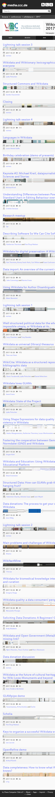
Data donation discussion (19, 657)
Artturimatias (22, 707)
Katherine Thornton (13, 244)
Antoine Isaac (25, 497)
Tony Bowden (26, 337)
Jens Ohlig (9, 518)
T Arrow (9, 572)
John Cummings (12, 280)
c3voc (29, 794)
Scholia (7, 714)
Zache (33, 707)
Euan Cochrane (49, 262)
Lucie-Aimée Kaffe (13, 149)
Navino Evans (27, 280)
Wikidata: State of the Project (22, 401)
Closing (7, 102)
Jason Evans (10, 394)
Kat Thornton (11, 262)
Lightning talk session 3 (17, 45)
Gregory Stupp (11, 593)
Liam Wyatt (38, 497)
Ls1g (7, 782)
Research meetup (14, 216)
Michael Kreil (11, 188)
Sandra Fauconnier (13, 95)
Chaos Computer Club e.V (13, 792)
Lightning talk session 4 (17, 120)
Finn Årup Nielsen (31, 244)
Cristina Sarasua (12, 209)
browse (5, 17)
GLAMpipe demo (14, 696)
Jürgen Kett (10, 455)
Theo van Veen (11, 355)
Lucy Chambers (12, 337)
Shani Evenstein (12, 476)
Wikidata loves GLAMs (17, 383)
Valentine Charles (13, 497)
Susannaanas (11, 707)
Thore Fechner (23, 650)
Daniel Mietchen (41, 377)
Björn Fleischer (11, 650)
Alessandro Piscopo (13, 611)
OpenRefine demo (14, 750)
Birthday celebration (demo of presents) (28, 155)
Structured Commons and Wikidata (25, 84)
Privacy (50, 792)
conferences (16, 17)
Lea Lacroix (10, 743)
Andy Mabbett (11, 629)
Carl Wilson (35, 262)
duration (27, 38)
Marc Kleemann (38, 650)
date (44, 38)
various (8, 56)
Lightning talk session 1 (17, 305)
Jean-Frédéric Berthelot (15, 689)
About (28, 792)
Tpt (7, 227)
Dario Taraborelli (12, 377)
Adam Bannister (12, 298)
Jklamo (8, 554)
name (10, 38)
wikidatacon (28, 17)
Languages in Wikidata (17, 138)
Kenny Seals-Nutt (23, 262)
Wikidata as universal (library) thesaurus (28, 344)
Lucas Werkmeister (46, 433)
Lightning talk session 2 (17, 525)
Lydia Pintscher (11, 77)
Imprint (42, 792)
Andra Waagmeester (14, 433)
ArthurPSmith (11, 761)
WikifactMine (12, 561)
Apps (35, 792)
